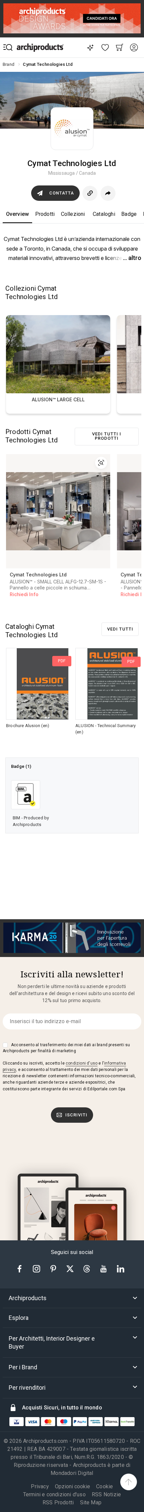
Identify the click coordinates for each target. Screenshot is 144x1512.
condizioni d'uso (81, 1063)
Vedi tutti (120, 629)
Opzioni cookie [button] (72, 1486)
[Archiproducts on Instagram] (37, 1268)
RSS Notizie (106, 1494)
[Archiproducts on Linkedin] (120, 1268)
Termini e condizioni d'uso (54, 1494)
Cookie (104, 1486)
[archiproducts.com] (40, 47)
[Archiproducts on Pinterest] (54, 1268)
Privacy (40, 1486)
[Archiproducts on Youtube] (104, 1268)
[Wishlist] (105, 47)
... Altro (132, 257)
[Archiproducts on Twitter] (70, 1268)
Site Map (91, 1502)
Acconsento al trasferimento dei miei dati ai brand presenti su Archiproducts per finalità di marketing (66, 1048)
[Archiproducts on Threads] (87, 1268)
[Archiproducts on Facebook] (22, 1268)
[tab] (72, 1298)
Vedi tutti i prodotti (106, 436)
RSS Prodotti (58, 1502)
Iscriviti (76, 1114)
